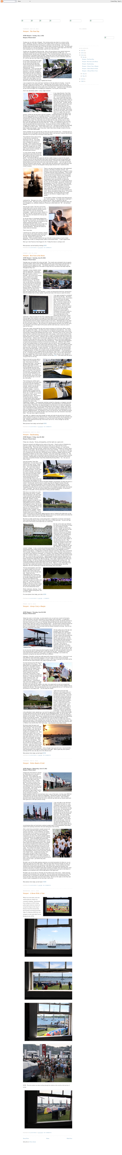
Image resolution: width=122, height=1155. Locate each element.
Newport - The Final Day (31, 31)
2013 (82, 53)
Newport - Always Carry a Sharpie (34, 606)
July (84, 57)
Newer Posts (26, 1138)
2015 (82, 50)
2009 (82, 81)
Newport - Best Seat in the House (34, 255)
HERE (45, 245)
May (84, 76)
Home (47, 1138)
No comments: (48, 247)
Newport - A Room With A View (34, 893)
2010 (82, 79)
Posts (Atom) (33, 1142)
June (84, 73)
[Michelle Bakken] (61, 1151)
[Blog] (65, 21)
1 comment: (46, 598)
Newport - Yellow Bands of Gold (33, 763)
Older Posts (69, 1138)
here (55, 355)
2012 (82, 55)
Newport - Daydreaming (31, 434)
